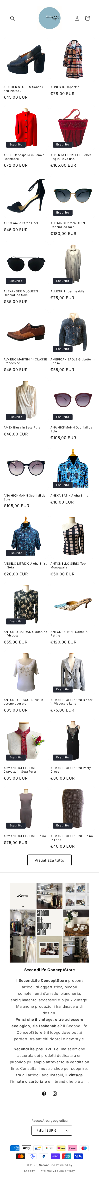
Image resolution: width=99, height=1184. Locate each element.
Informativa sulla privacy (57, 1170)
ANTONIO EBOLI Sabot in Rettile (68, 633)
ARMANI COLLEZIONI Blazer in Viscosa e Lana (71, 701)
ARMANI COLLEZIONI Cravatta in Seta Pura (20, 770)
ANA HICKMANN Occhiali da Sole (71, 429)
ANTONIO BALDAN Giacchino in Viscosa (25, 633)
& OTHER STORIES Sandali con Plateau (23, 89)
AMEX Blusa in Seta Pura (22, 427)
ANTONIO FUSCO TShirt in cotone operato (23, 701)
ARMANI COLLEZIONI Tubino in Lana (71, 838)
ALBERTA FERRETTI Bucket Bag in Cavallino (70, 157)
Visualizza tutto (49, 860)
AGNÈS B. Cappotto (64, 87)
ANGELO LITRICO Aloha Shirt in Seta (25, 565)
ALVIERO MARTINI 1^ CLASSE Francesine (25, 361)
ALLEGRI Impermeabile (67, 291)
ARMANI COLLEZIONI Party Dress (70, 770)
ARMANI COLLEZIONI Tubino (25, 836)
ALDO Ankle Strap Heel (21, 223)
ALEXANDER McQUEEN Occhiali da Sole (67, 225)
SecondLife (47, 1165)
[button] (12, 18)
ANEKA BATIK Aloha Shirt (69, 495)
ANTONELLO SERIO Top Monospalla (68, 565)
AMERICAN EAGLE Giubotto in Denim (72, 361)
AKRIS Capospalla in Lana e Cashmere (24, 157)
